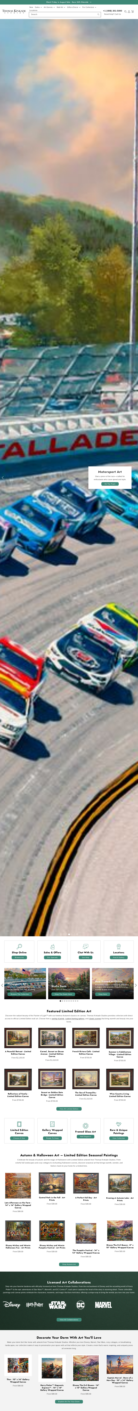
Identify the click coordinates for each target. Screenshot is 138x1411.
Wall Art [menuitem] (60, 7)
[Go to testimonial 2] (62, 1001)
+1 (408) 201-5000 (112, 11)
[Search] (98, 14)
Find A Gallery (118, 957)
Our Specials (52, 957)
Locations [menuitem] (33, 10)
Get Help (85, 957)
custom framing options (74, 1019)
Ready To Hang (52, 1138)
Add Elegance (85, 1136)
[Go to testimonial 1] (60, 1001)
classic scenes (95, 1019)
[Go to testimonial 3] (64, 1001)
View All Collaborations (69, 1320)
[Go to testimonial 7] (73, 1001)
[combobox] (65, 14)
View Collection (119, 1138)
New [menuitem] (31, 7)
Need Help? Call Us (112, 14)
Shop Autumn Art (69, 1264)
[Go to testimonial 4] (67, 1001)
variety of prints (58, 1019)
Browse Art (19, 957)
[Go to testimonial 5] (69, 1001)
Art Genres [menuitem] (48, 7)
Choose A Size (19, 1138)
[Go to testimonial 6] (71, 1001)
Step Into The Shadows (110, 488)
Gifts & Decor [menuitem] (72, 7)
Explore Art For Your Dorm (69, 1401)
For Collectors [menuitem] (88, 7)
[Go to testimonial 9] (77, 1001)
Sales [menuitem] (37, 7)
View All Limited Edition (69, 1109)
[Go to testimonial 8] (75, 1001)
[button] (125, 11)
